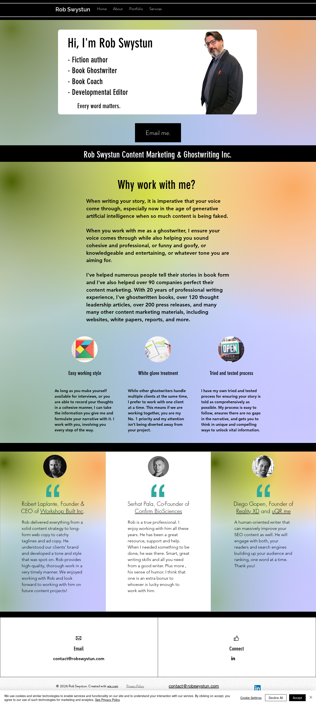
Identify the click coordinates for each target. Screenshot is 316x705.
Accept (297, 698)
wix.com (112, 686)
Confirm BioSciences (158, 511)
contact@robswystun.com (78, 658)
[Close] (310, 698)
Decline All (276, 698)
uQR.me (281, 511)
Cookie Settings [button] (251, 698)
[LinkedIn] (233, 658)
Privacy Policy (135, 686)
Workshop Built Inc (61, 511)
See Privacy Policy (107, 699)
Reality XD (247, 511)
